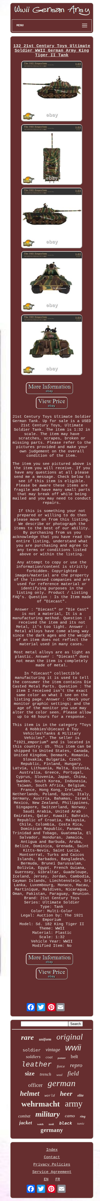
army (74, 1103)
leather (36, 1065)
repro (76, 1065)
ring (82, 1116)
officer (35, 1085)
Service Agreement (52, 1172)
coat (49, 1057)
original (69, 1036)
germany (52, 1130)
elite (80, 1095)
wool (59, 1075)
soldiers (33, 1056)
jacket (25, 1122)
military (47, 1114)
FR (57, 1179)
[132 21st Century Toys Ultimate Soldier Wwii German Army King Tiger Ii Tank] (51, 92)
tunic (80, 1123)
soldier (32, 1049)
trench (45, 1074)
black (65, 1123)
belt (74, 1056)
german (62, 1083)
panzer (62, 1057)
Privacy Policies (51, 1165)
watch (40, 1124)
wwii (73, 1047)
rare (27, 1037)
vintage (53, 1049)
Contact (52, 1157)
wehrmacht (40, 1103)
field (73, 1073)
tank (51, 1124)
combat (24, 1116)
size (30, 1073)
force (61, 1066)
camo (70, 1115)
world (50, 1096)
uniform (45, 1039)
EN (46, 1179)
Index (52, 1150)
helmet (29, 1093)
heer (66, 1093)
